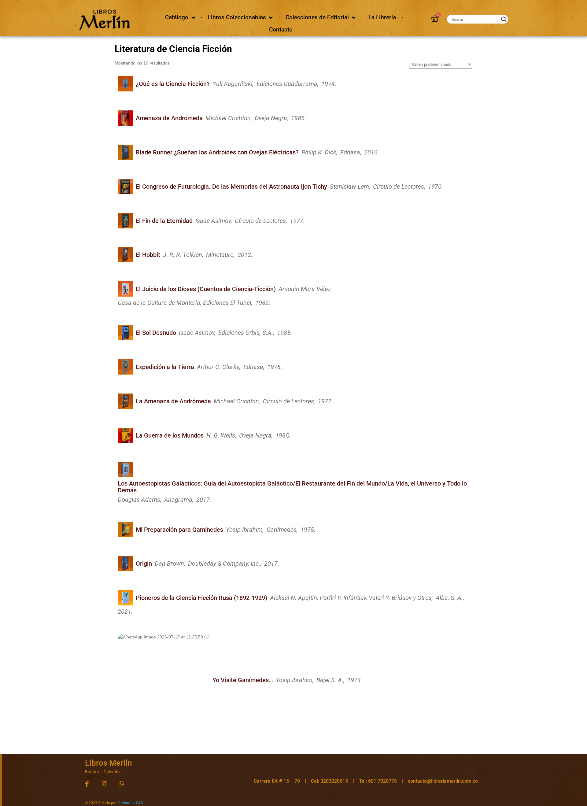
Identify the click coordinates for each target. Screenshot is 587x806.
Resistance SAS (130, 803)
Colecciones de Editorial (317, 17)
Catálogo (176, 17)
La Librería (382, 17)
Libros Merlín (108, 762)
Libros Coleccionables (237, 17)
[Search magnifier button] (504, 19)
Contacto (281, 29)
